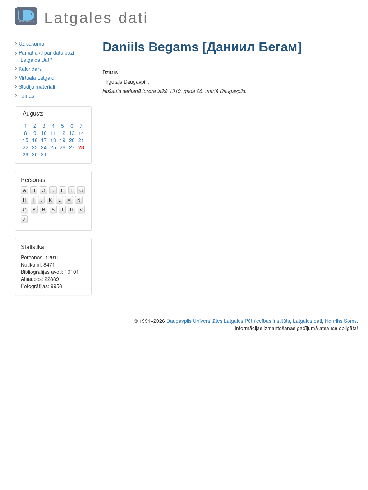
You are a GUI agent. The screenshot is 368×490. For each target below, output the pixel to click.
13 (72, 132)
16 (35, 139)
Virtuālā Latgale (36, 77)
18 (53, 139)
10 (44, 132)
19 (62, 139)
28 (81, 147)
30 (35, 154)
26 (62, 147)
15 (25, 139)
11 (53, 132)
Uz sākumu (31, 43)
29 (25, 154)
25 (53, 147)
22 (25, 147)
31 (44, 154)
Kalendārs (30, 68)
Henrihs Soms (341, 320)
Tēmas (26, 95)
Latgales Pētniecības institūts (257, 320)
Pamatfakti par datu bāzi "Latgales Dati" (46, 56)
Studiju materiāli (37, 86)
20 (72, 139)
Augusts (33, 113)
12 (62, 132)
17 (44, 139)
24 (44, 147)
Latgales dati (307, 320)
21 (81, 139)
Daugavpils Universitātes (194, 320)
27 (72, 147)
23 (35, 147)
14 (81, 132)
